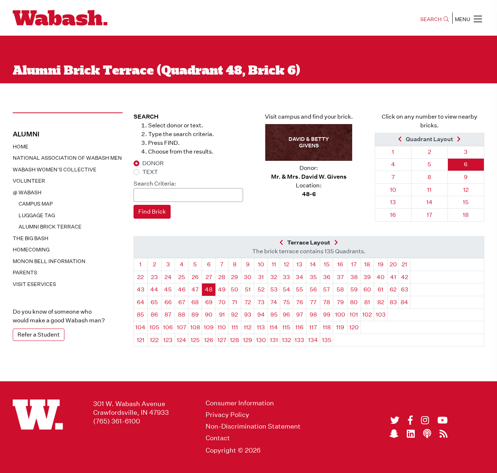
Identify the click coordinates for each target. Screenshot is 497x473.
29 (234, 277)
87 (167, 314)
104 (140, 327)
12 (466, 189)
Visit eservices (34, 284)
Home (20, 146)
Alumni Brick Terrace (50, 226)
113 (261, 327)
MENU (462, 19)
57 (326, 289)
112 (247, 327)
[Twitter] (394, 420)
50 (234, 289)
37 (340, 277)
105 (154, 327)
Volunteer (29, 181)
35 (313, 277)
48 (208, 289)
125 (195, 340)
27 (209, 277)
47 (195, 289)
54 (286, 289)
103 (381, 314)
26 (195, 277)
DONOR (153, 163)
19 (380, 264)
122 (154, 340)
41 (393, 277)
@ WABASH (27, 192)
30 (247, 277)
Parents (25, 272)
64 (140, 302)
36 (326, 277)
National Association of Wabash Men (67, 158)
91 (222, 314)
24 (168, 277)
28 (221, 277)
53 (274, 289)
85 (140, 314)
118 (327, 327)
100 (340, 314)
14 (429, 202)
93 (247, 314)
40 (381, 277)
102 (367, 314)
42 (404, 277)
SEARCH (431, 19)
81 (367, 302)
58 (340, 289)
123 (167, 340)
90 (208, 314)
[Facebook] (410, 420)
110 (222, 327)
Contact (218, 438)
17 (429, 214)
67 (181, 302)
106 (168, 327)
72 (247, 302)
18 (466, 214)
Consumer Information (240, 403)
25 (181, 277)
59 (354, 289)
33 (286, 277)
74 (273, 302)
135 (326, 340)
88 (181, 314)
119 (340, 327)
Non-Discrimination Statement (253, 426)
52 (261, 289)
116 (299, 327)
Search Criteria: (155, 183)
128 (234, 340)
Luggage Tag (37, 215)
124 (181, 340)
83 (393, 302)
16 (393, 214)
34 (299, 277)
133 (299, 340)
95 (274, 314)
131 (274, 340)
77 (313, 302)
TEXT (150, 171)
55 (299, 289)
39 (367, 277)
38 (354, 277)
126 (208, 340)
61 (380, 289)
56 (313, 289)
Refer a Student (38, 334)
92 (234, 314)
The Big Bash (30, 238)
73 (261, 302)
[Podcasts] (427, 433)
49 (222, 289)
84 (404, 302)
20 (393, 264)
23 (154, 277)
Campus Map (36, 203)
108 (195, 327)
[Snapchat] (393, 433)
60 (367, 289)
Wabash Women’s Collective (54, 169)
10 (393, 189)
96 (286, 314)
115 (286, 327)
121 (140, 340)
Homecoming (31, 249)
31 (261, 277)
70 (222, 302)
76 (299, 302)
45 (168, 289)
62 (393, 289)
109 (209, 327)
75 (286, 302)
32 (273, 277)
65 (154, 302)
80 (354, 302)
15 (466, 202)
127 (222, 340)
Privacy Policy (227, 414)
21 (404, 264)
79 (340, 302)
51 (248, 289)
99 (326, 314)
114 (274, 327)
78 (326, 302)
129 (247, 340)
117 (313, 327)
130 (261, 340)
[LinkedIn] (411, 433)
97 (299, 314)
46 (182, 289)
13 (393, 202)
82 (380, 302)
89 (195, 314)
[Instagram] (425, 420)
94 (261, 314)
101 (354, 314)
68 (195, 302)
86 (154, 314)
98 (313, 314)
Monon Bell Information (49, 261)
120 (354, 327)
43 (140, 289)
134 (313, 340)
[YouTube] (442, 420)
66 (168, 302)
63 (404, 289)
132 (286, 340)
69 (208, 302)
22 (140, 277)
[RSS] (444, 433)
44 (154, 289)
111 (234, 327)
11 (429, 189)
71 (234, 302)
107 (181, 327)
